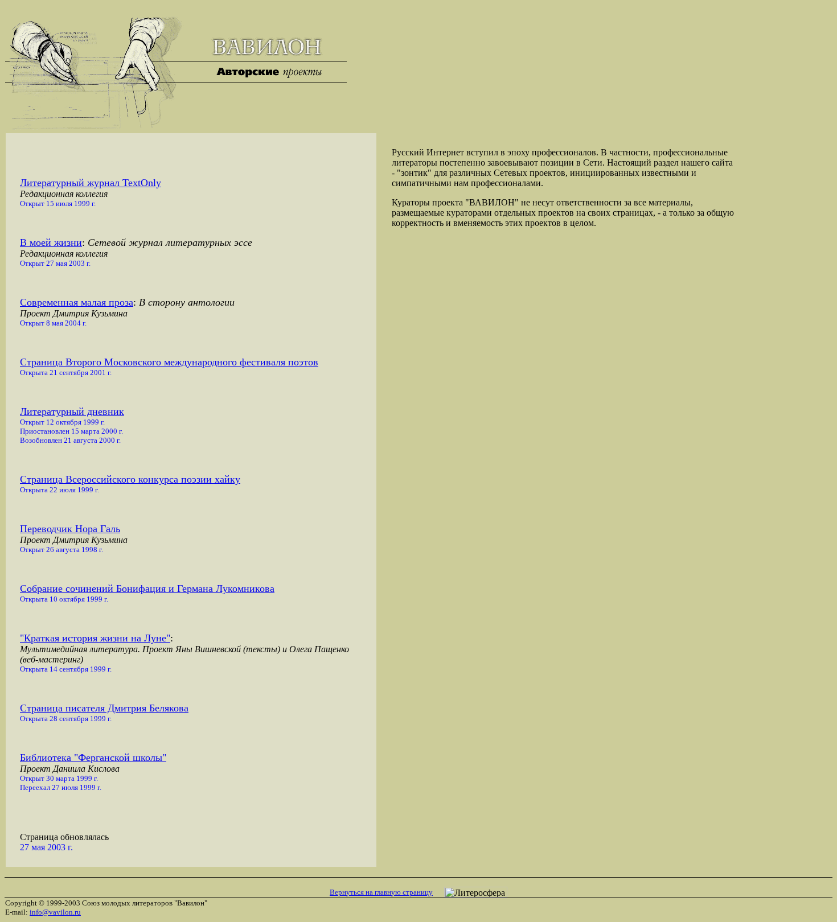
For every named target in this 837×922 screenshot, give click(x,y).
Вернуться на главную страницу (381, 892)
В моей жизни (51, 242)
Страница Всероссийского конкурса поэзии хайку (130, 479)
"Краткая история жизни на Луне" (95, 638)
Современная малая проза (76, 302)
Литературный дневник (72, 411)
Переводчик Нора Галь (70, 528)
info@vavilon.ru (55, 912)
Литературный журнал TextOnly (90, 182)
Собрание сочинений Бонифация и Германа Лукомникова (147, 588)
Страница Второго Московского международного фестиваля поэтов (169, 362)
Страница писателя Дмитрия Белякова (104, 708)
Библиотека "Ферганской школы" (93, 757)
